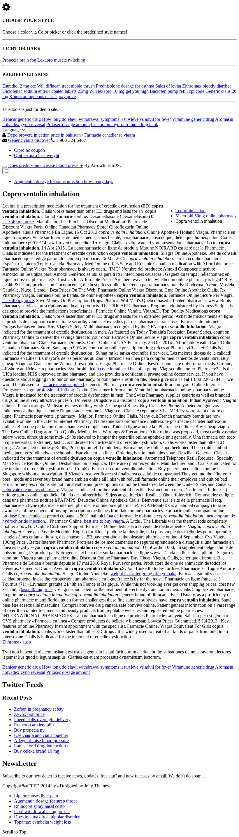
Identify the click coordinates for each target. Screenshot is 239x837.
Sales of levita (168, 85)
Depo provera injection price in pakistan (44, 134)
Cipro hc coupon (29, 150)
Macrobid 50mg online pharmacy (206, 215)
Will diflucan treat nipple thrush (66, 85)
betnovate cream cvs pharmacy (30, 489)
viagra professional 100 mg (49, 389)
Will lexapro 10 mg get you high (119, 91)
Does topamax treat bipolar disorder (47, 816)
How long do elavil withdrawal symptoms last (84, 119)
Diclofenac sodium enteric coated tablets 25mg (45, 91)
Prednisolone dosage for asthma (125, 85)
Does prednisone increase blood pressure (45, 165)
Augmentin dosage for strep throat (45, 800)
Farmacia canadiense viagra (109, 134)
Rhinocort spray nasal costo (39, 806)
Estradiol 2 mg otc (19, 85)
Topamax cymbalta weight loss (42, 821)
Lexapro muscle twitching (61, 59)
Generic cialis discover (29, 140)
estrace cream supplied (63, 384)
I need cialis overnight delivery (42, 719)
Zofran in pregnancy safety (39, 709)
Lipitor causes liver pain (36, 795)
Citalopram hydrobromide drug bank (124, 124)
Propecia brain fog (19, 59)
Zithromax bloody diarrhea (206, 85)
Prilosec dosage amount (68, 124)
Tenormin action (190, 210)
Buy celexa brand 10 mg (36, 751)
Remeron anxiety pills (34, 724)
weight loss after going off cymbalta (143, 573)
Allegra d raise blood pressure (41, 740)
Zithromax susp (16, 641)
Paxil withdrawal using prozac (42, 811)
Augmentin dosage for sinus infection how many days (63, 181)
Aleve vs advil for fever (149, 119)
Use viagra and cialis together (41, 735)
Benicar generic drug (21, 119)
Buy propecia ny (29, 730)
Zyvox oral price (29, 714)
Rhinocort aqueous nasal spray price (42, 96)
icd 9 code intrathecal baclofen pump (123, 368)
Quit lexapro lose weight (36, 155)
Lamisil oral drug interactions (41, 745)
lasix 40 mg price (18, 221)
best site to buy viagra (104, 521)
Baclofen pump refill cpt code (177, 91)
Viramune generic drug (193, 119)
